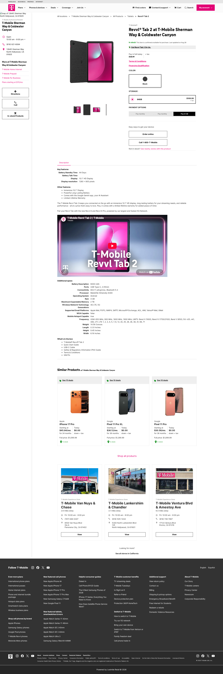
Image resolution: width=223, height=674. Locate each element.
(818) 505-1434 (119, 519)
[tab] (64, 162)
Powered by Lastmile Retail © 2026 (111, 669)
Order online (148, 134)
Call (15, 103)
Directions (15, 92)
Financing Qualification (139, 66)
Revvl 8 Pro (101, 211)
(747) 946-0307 (71, 519)
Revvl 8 (88, 211)
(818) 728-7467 (166, 519)
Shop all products (127, 456)
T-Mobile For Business (11, 78)
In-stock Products (15, 114)
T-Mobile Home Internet (12, 69)
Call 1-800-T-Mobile (148, 142)
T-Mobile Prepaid (9, 74)
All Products (118, 16)
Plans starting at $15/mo (12, 82)
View (79, 534)
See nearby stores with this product (156, 149)
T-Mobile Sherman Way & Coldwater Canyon (90, 16)
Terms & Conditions (137, 61)
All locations (62, 16)
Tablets (130, 16)
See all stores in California (127, 553)
